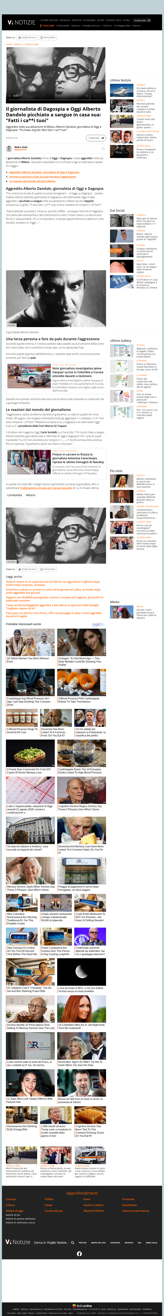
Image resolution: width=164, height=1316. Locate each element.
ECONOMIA (89, 20)
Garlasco (76, 25)
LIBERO (15, 1309)
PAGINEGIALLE (36, 1309)
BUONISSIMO (135, 1309)
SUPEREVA (147, 1309)
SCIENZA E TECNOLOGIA (148, 506)
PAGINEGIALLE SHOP (53, 1309)
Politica (49, 1199)
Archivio (129, 1242)
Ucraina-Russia (54, 1210)
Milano (30, 495)
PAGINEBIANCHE (80, 1309)
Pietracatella (63, 25)
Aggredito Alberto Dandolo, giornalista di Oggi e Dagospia (44, 172)
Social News (129, 1205)
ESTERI (100, 20)
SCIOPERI (141, 245)
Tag (139, 1242)
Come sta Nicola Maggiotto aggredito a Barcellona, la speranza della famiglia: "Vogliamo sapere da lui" (52, 606)
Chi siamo (11, 1313)
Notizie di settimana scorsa (20, 1222)
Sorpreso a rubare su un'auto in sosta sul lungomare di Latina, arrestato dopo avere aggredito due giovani (53, 591)
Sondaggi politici (122, 25)
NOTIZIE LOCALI (144, 146)
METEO (140, 606)
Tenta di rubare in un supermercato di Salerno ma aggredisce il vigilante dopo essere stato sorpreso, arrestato (53, 583)
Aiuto (70, 1313)
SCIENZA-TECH (113, 20)
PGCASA (67, 1309)
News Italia (151, 1242)
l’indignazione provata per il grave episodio (46, 488)
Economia (128, 1199)
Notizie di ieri (13, 1214)
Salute (48, 1205)
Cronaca (11, 1199)
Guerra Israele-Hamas (135, 1210)
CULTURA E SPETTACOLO (148, 131)
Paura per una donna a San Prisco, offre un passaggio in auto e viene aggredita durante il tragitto (54, 614)
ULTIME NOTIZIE (49, 20)
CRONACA (64, 20)
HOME (9, 44)
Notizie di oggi (14, 1210)
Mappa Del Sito (98, 1242)
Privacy (31, 1313)
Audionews (140, 20)
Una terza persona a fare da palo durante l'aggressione (42, 176)
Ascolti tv (107, 25)
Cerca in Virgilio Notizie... (52, 1242)
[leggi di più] (103, 148)
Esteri (86, 1199)
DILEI (103, 1309)
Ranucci (137, 25)
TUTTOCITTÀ (94, 1309)
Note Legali (22, 1313)
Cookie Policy (41, 1313)
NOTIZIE (25, 22)
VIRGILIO (24, 1309)
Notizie (21, 1241)
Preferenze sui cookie (58, 1313)
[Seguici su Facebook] (79, 1255)
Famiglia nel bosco (91, 25)
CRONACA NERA (31, 44)
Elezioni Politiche (93, 1210)
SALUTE (140, 261)
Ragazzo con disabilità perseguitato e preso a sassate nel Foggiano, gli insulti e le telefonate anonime (54, 599)
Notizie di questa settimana (20, 1218)
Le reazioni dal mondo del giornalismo (32, 181)
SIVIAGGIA (111, 1309)
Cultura (10, 1205)
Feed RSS (82, 1242)
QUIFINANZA (122, 1309)
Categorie (115, 1242)
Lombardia (14, 495)
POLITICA (77, 20)
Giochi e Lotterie (93, 1205)
